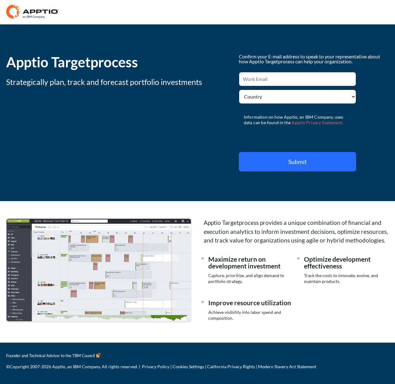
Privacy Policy (155, 366)
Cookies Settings (188, 366)
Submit (297, 161)
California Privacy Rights (231, 366)
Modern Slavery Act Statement (287, 366)
